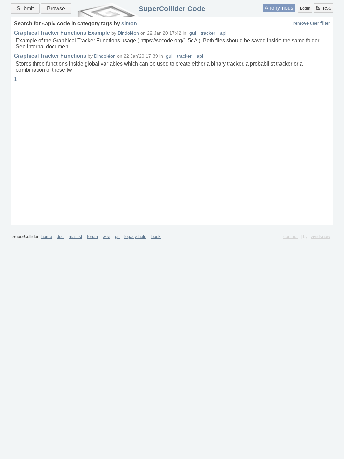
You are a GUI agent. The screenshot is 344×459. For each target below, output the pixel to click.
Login (305, 8)
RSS (327, 8)
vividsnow (320, 236)
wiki (106, 236)
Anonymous (279, 8)
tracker (208, 33)
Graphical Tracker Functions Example (62, 33)
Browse (56, 8)
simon (129, 23)
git (117, 236)
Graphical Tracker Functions (50, 56)
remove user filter (311, 23)
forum (92, 236)
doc (60, 236)
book (156, 236)
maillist (75, 236)
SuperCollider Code (172, 8)
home (46, 236)
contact (290, 236)
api (223, 33)
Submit (25, 8)
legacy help (135, 236)
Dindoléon (128, 33)
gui (192, 33)
